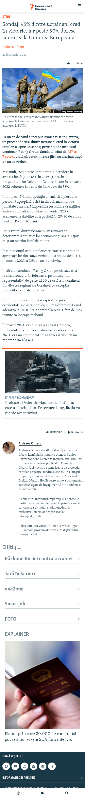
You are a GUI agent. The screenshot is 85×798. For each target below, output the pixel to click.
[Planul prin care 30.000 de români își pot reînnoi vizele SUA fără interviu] (42, 685)
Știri (6, 17)
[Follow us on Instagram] (24, 766)
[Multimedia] (42, 793)
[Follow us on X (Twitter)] (52, 766)
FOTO (10, 619)
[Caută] (67, 793)
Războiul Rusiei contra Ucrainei (39, 559)
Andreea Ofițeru (13, 47)
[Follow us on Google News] (42, 766)
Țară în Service (21, 574)
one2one (14, 589)
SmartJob (15, 604)
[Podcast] (18, 793)
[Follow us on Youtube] (15, 766)
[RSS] (33, 766)
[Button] (75, 63)
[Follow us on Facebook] (6, 766)
